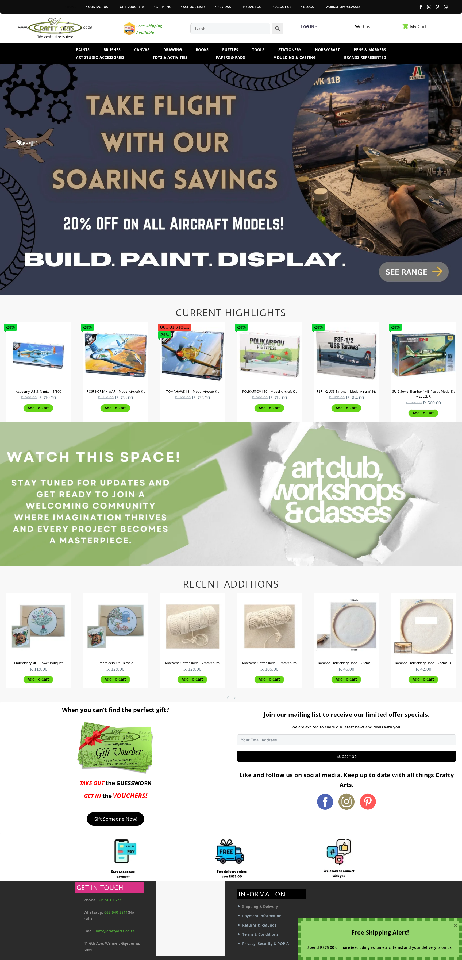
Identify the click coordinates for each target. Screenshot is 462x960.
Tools (258, 49)
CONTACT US (98, 7)
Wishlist (363, 26)
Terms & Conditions (260, 934)
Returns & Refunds (259, 925)
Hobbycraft (327, 49)
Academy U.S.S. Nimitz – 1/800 (38, 391)
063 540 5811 (116, 912)
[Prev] (228, 698)
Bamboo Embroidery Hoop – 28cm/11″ (346, 663)
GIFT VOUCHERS (132, 7)
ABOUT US (283, 7)
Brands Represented (365, 57)
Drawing (172, 49)
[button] (38, 408)
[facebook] (325, 802)
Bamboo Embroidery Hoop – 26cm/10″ (423, 663)
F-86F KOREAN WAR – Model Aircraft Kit (115, 391)
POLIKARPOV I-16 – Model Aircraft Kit (269, 391)
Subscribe (347, 756)
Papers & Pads (230, 57)
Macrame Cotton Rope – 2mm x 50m (192, 663)
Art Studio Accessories (100, 57)
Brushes (112, 49)
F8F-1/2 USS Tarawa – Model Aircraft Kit (346, 391)
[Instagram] (429, 7)
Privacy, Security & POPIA (265, 943)
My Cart (418, 26)
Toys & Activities (170, 57)
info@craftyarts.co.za (115, 931)
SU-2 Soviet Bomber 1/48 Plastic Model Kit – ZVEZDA (423, 394)
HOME (71, 7)
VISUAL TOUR (253, 7)
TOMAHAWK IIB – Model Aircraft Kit (192, 391)
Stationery (289, 49)
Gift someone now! (115, 819)
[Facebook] (421, 7)
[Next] (235, 698)
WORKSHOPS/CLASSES (343, 7)
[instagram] (346, 802)
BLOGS (308, 7)
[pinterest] (368, 802)
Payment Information (262, 915)
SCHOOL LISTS (194, 7)
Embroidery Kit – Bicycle (115, 663)
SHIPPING (163, 7)
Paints (83, 49)
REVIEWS (224, 7)
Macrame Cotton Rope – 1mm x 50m (269, 663)
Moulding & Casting (294, 57)
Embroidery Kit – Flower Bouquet (38, 663)
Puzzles (230, 49)
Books (202, 49)
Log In (307, 26)
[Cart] (405, 26)
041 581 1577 (109, 900)
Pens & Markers (370, 49)
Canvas (141, 49)
